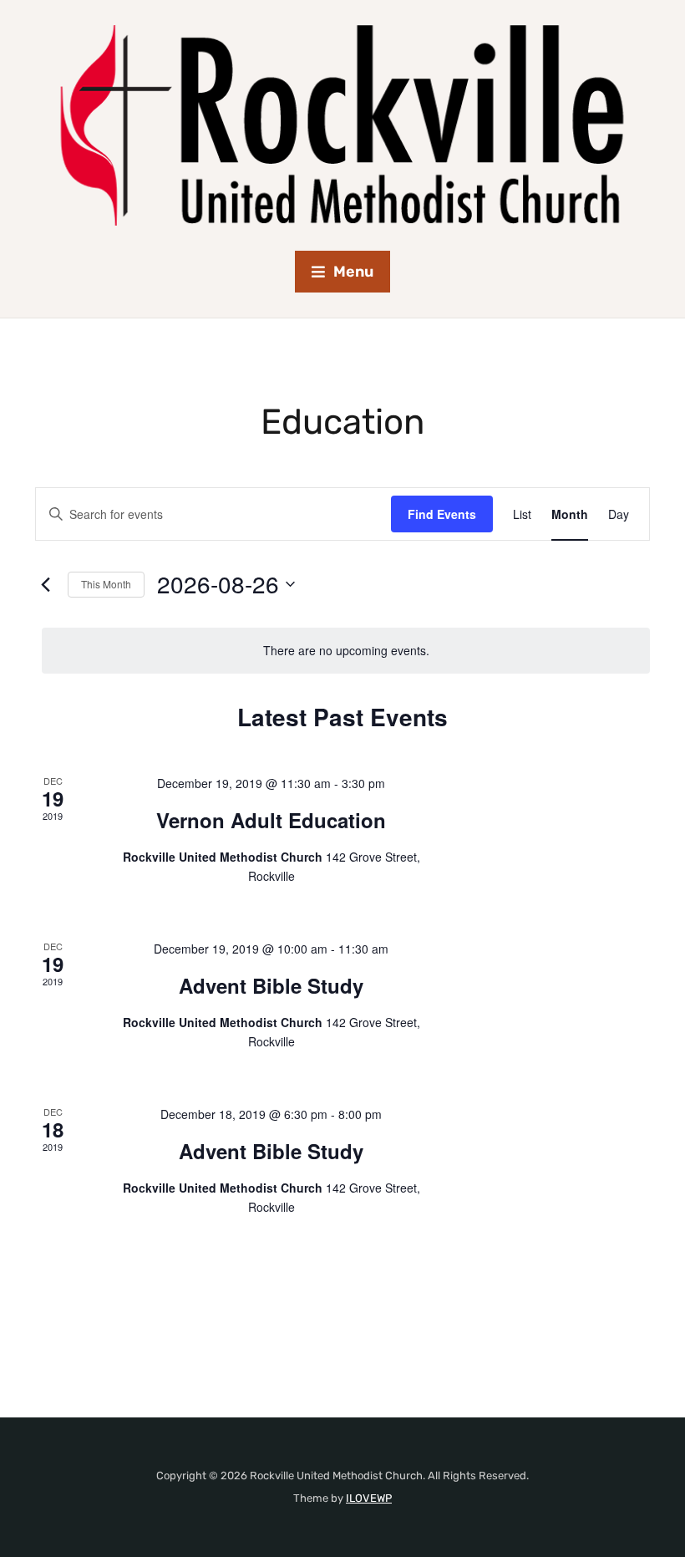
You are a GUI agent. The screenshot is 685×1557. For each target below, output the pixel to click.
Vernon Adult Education (271, 820)
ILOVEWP (369, 1498)
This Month (106, 584)
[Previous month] (45, 584)
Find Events (442, 514)
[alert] (346, 651)
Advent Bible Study (271, 985)
